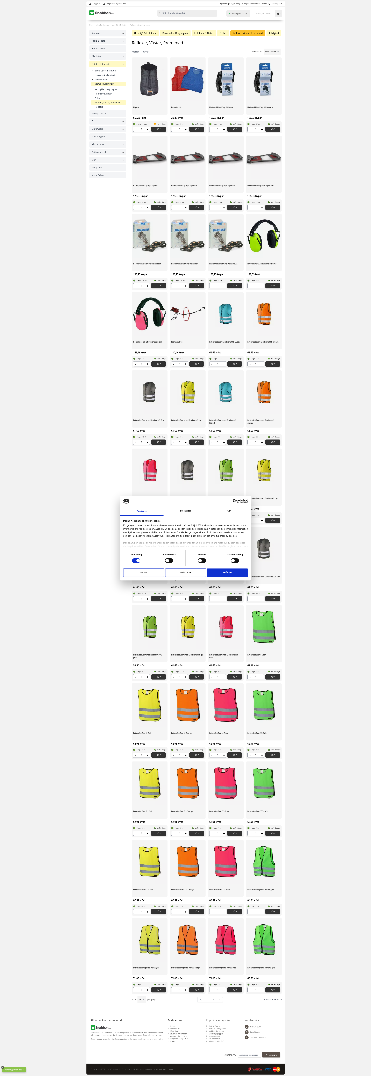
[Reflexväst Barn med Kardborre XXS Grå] (264, 549)
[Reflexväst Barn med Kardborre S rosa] (149, 470)
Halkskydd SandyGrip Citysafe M (184, 185)
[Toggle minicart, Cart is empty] (278, 13)
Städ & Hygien (98, 136)
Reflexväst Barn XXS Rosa (219, 889)
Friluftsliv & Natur (103, 93)
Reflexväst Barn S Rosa (218, 733)
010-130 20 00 (255, 1027)
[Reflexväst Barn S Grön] (264, 627)
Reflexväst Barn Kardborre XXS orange (263, 342)
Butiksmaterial (99, 152)
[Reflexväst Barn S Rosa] (226, 705)
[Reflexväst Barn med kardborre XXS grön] (149, 627)
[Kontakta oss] (247, 1032)
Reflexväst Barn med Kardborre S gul (186, 420)
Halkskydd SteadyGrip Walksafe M (147, 263)
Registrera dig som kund (116, 3)
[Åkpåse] (149, 79)
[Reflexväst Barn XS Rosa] (226, 783)
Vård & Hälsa (98, 144)
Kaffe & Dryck (214, 1026)
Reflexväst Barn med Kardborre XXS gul (187, 655)
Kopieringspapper (216, 1034)
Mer (94, 159)
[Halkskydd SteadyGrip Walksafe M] (149, 236)
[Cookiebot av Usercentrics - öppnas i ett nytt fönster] (235, 501)
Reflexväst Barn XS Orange (182, 811)
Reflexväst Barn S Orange (181, 733)
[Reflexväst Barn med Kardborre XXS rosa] (226, 627)
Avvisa (143, 572)
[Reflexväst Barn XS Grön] (264, 705)
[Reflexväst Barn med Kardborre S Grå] (149, 392)
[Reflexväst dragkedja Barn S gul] (149, 940)
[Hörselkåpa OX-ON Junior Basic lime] (264, 236)
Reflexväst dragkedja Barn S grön (260, 889)
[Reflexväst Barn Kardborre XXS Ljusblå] (226, 314)
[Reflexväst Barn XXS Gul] (149, 862)
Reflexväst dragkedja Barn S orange (185, 967)
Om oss (173, 1026)
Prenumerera (271, 1055)
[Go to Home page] (101, 12)
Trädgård (98, 106)
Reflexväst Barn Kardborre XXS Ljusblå (224, 342)
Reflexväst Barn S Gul (142, 733)
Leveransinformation (178, 1034)
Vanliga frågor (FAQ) (178, 1036)
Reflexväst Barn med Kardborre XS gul (262, 498)
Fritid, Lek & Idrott (102, 25)
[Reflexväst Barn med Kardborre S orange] (264, 392)
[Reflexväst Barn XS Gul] (149, 783)
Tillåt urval (185, 572)
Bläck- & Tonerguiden (217, 1029)
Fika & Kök (97, 56)
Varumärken (98, 175)
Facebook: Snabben (257, 1037)
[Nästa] (219, 999)
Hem (91, 25)
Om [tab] (229, 511)
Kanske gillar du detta (14, 1069)
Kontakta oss (175, 1029)
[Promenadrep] (188, 314)
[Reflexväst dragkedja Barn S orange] (188, 940)
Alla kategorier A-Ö (216, 1041)
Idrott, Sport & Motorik (105, 70)
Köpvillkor (174, 1031)
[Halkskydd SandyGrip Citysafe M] (188, 157)
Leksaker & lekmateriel (105, 75)
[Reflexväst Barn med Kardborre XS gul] (264, 470)
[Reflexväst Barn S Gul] (149, 705)
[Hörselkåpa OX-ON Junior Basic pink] (149, 314)
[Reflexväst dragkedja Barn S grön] (264, 862)
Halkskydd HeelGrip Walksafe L (222, 107)
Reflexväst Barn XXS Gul (143, 889)
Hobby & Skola (99, 113)
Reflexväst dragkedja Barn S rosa (222, 967)
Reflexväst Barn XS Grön (257, 733)
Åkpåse (136, 107)
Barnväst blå (176, 107)
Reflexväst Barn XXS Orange (182, 889)
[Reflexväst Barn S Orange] (188, 705)
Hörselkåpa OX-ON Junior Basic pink (147, 342)
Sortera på (257, 51)
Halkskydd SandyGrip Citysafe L (146, 185)
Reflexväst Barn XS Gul (142, 811)
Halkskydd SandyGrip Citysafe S (222, 185)
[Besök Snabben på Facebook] (247, 1037)
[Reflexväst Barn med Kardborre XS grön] (226, 470)
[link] (201, 999)
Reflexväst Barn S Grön (256, 655)
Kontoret (96, 33)
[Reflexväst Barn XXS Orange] (188, 862)
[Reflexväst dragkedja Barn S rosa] (226, 940)
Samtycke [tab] (142, 511)
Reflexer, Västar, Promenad (107, 102)
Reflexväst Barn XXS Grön (257, 811)
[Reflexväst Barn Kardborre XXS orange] (264, 314)
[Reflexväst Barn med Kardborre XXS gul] (188, 627)
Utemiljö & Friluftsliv (119, 25)
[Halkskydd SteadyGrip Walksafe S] (188, 236)
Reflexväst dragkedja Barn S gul (146, 967)
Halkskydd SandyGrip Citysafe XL (260, 185)
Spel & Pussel (101, 79)
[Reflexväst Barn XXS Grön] (264, 783)
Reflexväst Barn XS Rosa (219, 811)
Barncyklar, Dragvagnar (105, 89)
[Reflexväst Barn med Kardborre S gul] (188, 392)
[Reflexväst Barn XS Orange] (188, 783)
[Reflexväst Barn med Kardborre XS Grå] (188, 470)
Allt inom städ (214, 1039)
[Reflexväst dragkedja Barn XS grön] (264, 940)
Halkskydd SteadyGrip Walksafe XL (223, 263)
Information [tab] (185, 511)
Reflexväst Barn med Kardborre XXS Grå (263, 576)
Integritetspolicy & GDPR (180, 1039)
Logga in (96, 3)
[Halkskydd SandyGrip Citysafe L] (149, 157)
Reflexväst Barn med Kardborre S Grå (148, 420)
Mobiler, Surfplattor (216, 1031)
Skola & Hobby (214, 1036)
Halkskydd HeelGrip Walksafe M (260, 107)
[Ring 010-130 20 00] (247, 1027)
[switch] (169, 560)
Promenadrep (177, 342)
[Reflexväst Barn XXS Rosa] (226, 862)
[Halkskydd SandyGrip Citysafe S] (226, 157)
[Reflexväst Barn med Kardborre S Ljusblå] (226, 392)
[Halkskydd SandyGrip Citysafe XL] (264, 157)
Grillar (97, 98)
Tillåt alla (227, 572)
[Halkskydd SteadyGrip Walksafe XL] (226, 236)
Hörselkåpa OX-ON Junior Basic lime (262, 263)
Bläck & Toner (98, 48)
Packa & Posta (98, 40)
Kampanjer (97, 167)
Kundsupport (276, 3)
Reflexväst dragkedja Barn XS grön (261, 967)
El (92, 121)
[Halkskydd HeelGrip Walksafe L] (226, 79)
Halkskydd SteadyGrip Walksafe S (184, 263)
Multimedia (97, 128)
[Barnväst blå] (188, 79)
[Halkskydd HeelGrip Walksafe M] (264, 79)
